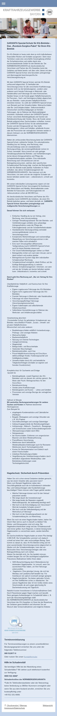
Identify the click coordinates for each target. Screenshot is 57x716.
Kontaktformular (30, 657)
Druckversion (13, 705)
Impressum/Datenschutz (14, 708)
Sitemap (23, 705)
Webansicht (48, 705)
